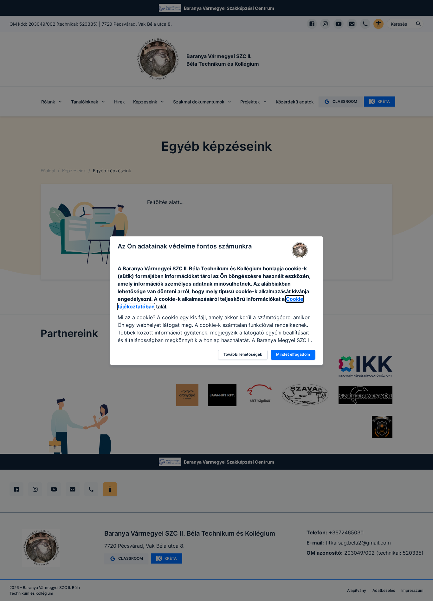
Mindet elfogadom (293, 354)
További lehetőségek (242, 354)
